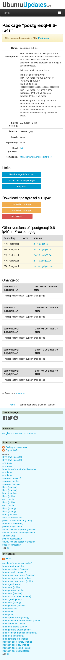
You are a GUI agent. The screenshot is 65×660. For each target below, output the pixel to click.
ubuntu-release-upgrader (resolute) (19, 529)
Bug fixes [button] (21, 186)
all (8, 547)
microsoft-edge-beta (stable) (16, 650)
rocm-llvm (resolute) (12, 517)
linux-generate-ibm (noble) (15, 638)
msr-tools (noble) (10, 481)
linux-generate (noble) (13, 590)
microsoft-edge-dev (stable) (15, 644)
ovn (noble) (7, 462)
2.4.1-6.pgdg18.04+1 (44, 266)
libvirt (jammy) (9, 508)
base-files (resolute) (11, 544)
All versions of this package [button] (22, 180)
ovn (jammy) (8, 471)
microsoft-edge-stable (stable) (16, 647)
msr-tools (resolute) (11, 478)
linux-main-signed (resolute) (15, 569)
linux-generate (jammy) (13, 605)
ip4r (22, 148)
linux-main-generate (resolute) (16, 578)
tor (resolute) (8, 535)
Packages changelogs (16, 447)
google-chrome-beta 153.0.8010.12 (19, 433)
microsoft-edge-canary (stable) (17, 641)
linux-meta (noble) (11, 587)
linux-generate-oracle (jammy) (16, 629)
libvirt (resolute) (9, 487)
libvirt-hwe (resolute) (12, 456)
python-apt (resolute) (12, 526)
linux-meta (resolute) (12, 593)
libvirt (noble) (8, 496)
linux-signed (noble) (11, 584)
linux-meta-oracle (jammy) (15, 626)
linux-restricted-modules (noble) (17, 581)
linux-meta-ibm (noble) (13, 635)
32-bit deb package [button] (21, 204)
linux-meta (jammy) (11, 602)
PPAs (8, 558)
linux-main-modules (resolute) (16, 596)
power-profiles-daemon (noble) (17, 520)
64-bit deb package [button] (21, 210)
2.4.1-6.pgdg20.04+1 (44, 254)
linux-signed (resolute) (13, 565)
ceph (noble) (8, 499)
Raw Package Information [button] (21, 174)
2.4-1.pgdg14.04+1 (43, 243)
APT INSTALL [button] (17, 216)
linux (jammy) (8, 614)
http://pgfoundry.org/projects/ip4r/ (36, 156)
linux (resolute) (9, 608)
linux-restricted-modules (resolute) (18, 575)
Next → (21, 393)
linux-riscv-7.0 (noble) (12, 523)
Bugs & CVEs (12, 450)
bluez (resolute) (9, 493)
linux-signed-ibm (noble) (14, 623)
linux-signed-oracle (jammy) (15, 617)
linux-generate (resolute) (14, 572)
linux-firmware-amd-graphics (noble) (19, 468)
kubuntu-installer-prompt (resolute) (19, 532)
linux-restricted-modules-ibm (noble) (19, 632)
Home (6, 13)
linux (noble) (8, 611)
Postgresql (43, 38)
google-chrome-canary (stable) (17, 562)
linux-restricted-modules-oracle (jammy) (21, 620)
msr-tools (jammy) (11, 484)
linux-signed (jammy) (12, 599)
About (12, 404)
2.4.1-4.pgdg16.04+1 (44, 249)
